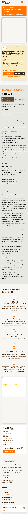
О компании (19, 465)
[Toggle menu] (25, 2)
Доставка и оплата (19, 471)
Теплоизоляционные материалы (8, 471)
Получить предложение (14, 76)
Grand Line (17, 9)
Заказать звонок (19, 73)
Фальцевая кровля (7, 11)
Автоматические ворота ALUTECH (7, 481)
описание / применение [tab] (6, 99)
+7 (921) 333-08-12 (8, 433)
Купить (8, 73)
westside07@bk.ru (7, 438)
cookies (4, 510)
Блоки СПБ (5, 7)
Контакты (18, 468)
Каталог (11, 7)
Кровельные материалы (8, 9)
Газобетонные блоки (8, 468)
